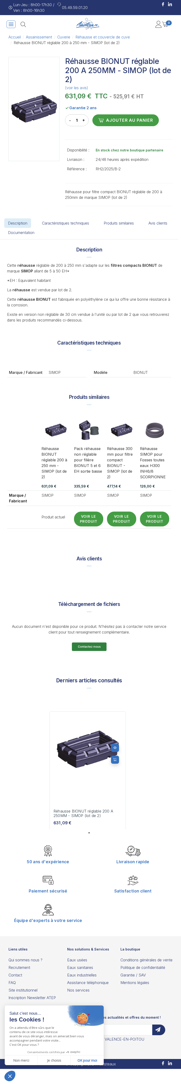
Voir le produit (88, 519)
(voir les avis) (76, 87)
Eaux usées (77, 960)
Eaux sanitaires (80, 967)
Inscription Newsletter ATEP (32, 997)
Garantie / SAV (133, 975)
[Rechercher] (23, 24)
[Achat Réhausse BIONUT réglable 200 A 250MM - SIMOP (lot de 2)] (115, 760)
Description (17, 223)
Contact (15, 975)
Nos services (78, 990)
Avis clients (157, 223)
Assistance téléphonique (88, 982)
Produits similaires (119, 223)
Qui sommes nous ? (25, 960)
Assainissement (39, 37)
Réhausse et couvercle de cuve (102, 37)
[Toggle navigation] (11, 24)
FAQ (12, 982)
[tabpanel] (87, 770)
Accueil (14, 37)
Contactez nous (89, 646)
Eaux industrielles (82, 975)
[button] (162, 5)
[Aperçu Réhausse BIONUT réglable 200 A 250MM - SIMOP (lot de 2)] (115, 748)
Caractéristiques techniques (65, 223)
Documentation (21, 232)
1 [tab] (89, 832)
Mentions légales (134, 982)
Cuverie (63, 37)
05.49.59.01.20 (75, 7)
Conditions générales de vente (146, 960)
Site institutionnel (22, 990)
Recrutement (19, 967)
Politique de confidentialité (142, 967)
